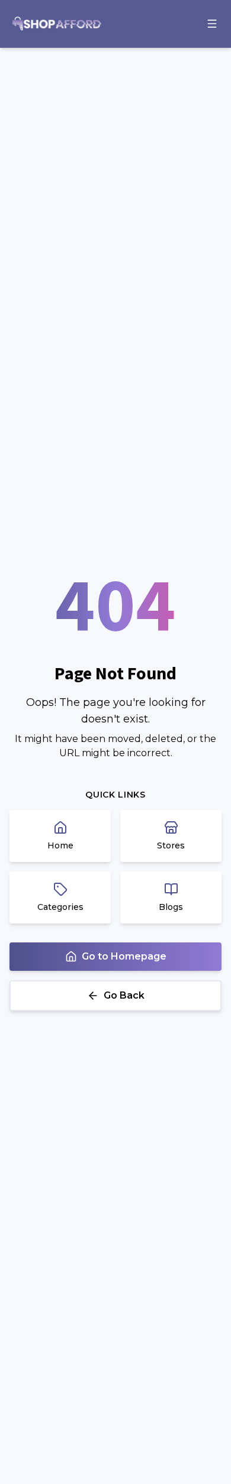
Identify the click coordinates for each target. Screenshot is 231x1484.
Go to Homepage (124, 956)
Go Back (124, 995)
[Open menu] (212, 23)
